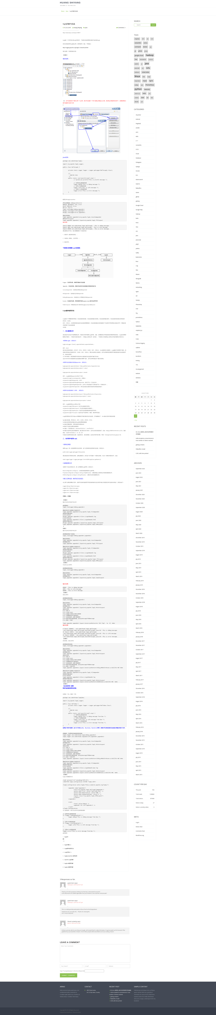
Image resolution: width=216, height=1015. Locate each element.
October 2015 (139, 744)
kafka (148, 68)
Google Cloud (139, 205)
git (135, 51)
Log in (137, 822)
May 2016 (138, 714)
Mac (137, 270)
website (138, 373)
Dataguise (138, 162)
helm (137, 218)
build (152, 38)
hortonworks (143, 59)
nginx (151, 81)
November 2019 (140, 542)
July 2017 (138, 662)
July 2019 (138, 559)
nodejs (136, 85)
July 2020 (138, 516)
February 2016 (140, 727)
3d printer (138, 115)
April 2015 (138, 770)
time (152, 97)
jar (141, 64)
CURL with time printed (142, 453)
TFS (137, 365)
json (143, 68)
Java (67, 11)
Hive (137, 227)
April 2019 (138, 572)
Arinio (79, 1012)
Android (138, 119)
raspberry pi (137, 93)
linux (137, 76)
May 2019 (138, 568)
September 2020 (140, 507)
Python (138, 322)
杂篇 (137, 382)
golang (146, 51)
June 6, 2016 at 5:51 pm (74, 923)
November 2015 (140, 740)
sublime (138, 347)
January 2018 (139, 636)
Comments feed (140, 831)
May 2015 (138, 766)
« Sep (135, 420)
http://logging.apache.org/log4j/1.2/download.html (75, 47)
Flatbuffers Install (140, 449)
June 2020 (138, 520)
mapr (148, 76)
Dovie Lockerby (72, 921)
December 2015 (140, 736)
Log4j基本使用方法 (69, 848)
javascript (137, 68)
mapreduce (137, 81)
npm (142, 85)
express (138, 184)
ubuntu (136, 101)
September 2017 (140, 654)
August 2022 (139, 477)
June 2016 (138, 710)
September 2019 (140, 550)
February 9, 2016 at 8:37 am (75, 885)
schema (136, 97)
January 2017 (139, 684)
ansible (138, 128)
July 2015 (138, 757)
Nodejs (138, 300)
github (140, 51)
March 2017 (139, 675)
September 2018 (140, 602)
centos (145, 43)
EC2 (137, 175)
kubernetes (145, 72)
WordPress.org (140, 835)
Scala (137, 339)
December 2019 (140, 537)
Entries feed (139, 827)
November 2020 (140, 499)
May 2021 (138, 486)
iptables (137, 64)
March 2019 (139, 576)
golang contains (140, 445)
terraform (138, 356)
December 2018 (140, 589)
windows (138, 378)
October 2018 (139, 598)
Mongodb (138, 278)
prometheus (139, 317)
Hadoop (138, 214)
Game (137, 192)
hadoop (150, 55)
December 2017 (140, 641)
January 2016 (139, 731)
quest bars (71, 883)
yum (142, 101)
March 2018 (139, 628)
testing (137, 360)
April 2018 (138, 624)
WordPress (69, 1012)
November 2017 (140, 645)
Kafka (137, 253)
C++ (137, 141)
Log (137, 265)
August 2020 (139, 512)
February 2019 (140, 580)
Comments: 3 (121, 27)
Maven (137, 274)
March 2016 (139, 723)
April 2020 (138, 529)
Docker (138, 171)
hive (136, 59)
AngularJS (138, 123)
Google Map (139, 209)
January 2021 (139, 490)
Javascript (138, 240)
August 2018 (139, 606)
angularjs (137, 39)
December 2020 (140, 494)
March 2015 (139, 774)
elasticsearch (139, 179)
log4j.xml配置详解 (68, 863)
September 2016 (140, 697)
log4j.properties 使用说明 (70, 856)
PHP (137, 309)
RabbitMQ (147, 89)
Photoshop (139, 304)
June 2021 (138, 481)
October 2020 (139, 503)
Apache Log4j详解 (68, 859)
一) (63, 841)
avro (143, 38)
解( (63, 839)
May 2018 (138, 619)
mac (144, 76)
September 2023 (140, 468)
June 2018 (138, 615)
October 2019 (139, 546)
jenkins (138, 248)
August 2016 (139, 701)
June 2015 (138, 761)
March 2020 (139, 533)
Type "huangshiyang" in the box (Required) (72, 971)
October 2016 (139, 693)
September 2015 (140, 749)
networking (139, 287)
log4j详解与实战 (69, 24)
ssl (147, 98)
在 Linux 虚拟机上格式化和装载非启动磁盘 (120, 990)
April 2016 (138, 718)
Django (138, 166)
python (138, 89)
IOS (137, 231)
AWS (137, 136)
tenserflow (139, 352)
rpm (149, 93)
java (147, 63)
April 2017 (138, 671)
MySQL (138, 283)
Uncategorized (140, 369)
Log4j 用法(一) (67, 852)
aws (147, 38)
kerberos (137, 72)
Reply (127, 892)
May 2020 (138, 524)
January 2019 (139, 585)
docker (145, 47)
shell (142, 98)
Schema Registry (140, 343)
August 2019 (139, 555)
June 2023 (138, 473)
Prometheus (150, 85)
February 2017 (140, 680)
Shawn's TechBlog (68, 5)
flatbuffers (138, 188)
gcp (150, 47)
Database (138, 158)
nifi (136, 296)
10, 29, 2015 (67, 27)
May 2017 (138, 667)
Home (62, 11)
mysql (145, 81)
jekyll (137, 244)
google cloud (139, 55)
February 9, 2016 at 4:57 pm (75, 902)
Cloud (137, 153)
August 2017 (139, 658)
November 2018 (140, 593)
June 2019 (138, 563)
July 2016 (138, 705)
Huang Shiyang (70, 2)
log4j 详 (66, 837)
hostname (151, 59)
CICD (137, 149)
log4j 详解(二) (67, 845)
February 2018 (140, 632)
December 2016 (140, 688)
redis (144, 93)
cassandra (138, 43)
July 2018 (138, 611)
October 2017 (139, 649)
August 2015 (139, 753)
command (138, 47)
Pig (136, 313)
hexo (137, 222)
